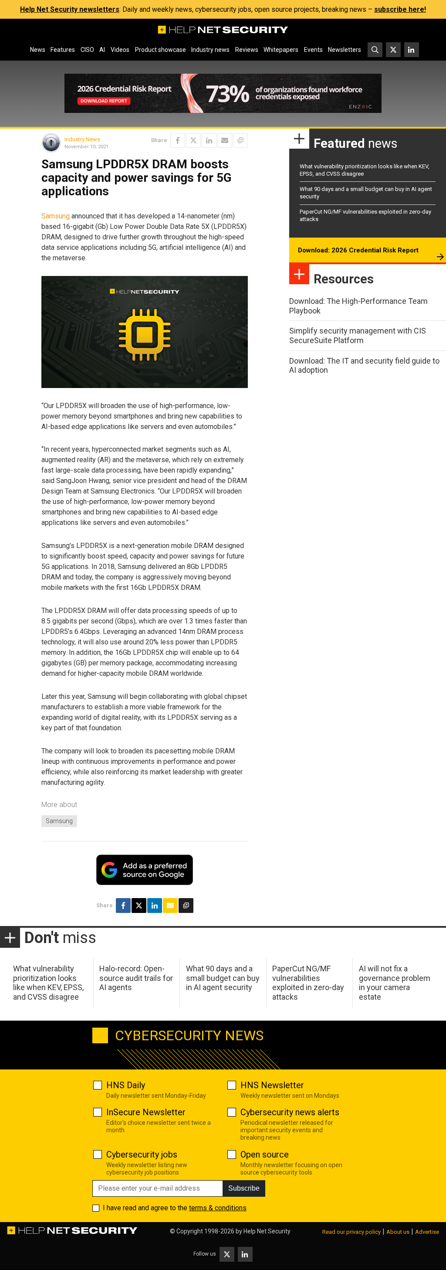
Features (63, 49)
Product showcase (160, 49)
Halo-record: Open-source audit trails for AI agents (136, 978)
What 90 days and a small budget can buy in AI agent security (223, 978)
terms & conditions (218, 1208)
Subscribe (244, 1188)
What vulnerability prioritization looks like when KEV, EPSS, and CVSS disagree (48, 982)
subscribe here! (400, 9)
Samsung (55, 216)
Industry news (210, 49)
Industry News (82, 139)
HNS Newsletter (272, 1085)
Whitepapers (281, 49)
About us (397, 1232)
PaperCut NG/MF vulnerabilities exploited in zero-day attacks (308, 982)
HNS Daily (125, 1085)
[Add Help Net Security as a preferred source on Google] (240, 140)
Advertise (427, 1232)
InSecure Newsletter (146, 1112)
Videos (120, 49)
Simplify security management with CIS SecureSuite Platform (357, 335)
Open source (264, 1154)
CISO (87, 49)
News (37, 49)
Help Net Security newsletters (69, 9)
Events (313, 49)
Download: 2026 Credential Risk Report (358, 250)
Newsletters (344, 49)
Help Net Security (267, 1231)
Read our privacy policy (351, 1232)
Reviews (246, 49)
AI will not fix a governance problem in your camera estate (394, 982)
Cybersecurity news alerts (289, 1112)
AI (102, 49)
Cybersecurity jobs (141, 1154)
